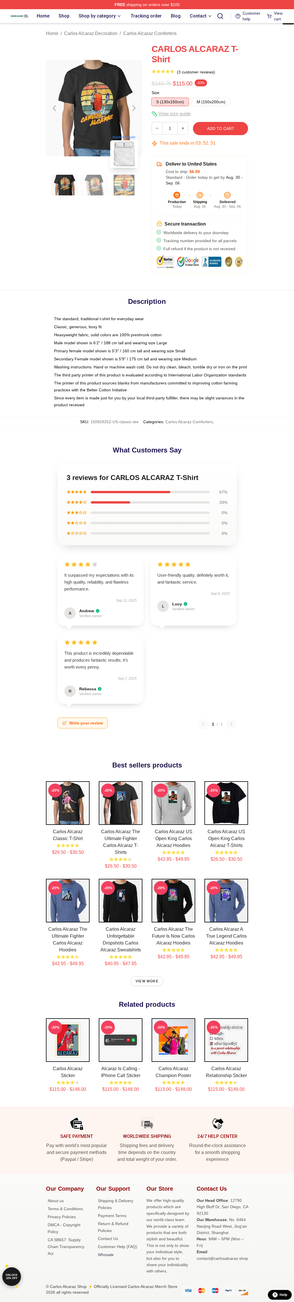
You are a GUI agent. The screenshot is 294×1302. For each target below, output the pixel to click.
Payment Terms (112, 1215)
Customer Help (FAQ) (117, 1246)
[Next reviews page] (231, 724)
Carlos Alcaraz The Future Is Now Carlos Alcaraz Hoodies (173, 936)
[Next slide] (133, 108)
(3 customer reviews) (196, 72)
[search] (220, 16)
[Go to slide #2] (94, 185)
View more (147, 981)
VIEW (68, 819)
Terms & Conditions (65, 1208)
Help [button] (283, 1295)
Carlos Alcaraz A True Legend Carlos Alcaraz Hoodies (226, 936)
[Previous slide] (55, 108)
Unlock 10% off (12, 1277)
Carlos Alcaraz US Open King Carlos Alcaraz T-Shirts (226, 838)
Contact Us (108, 1238)
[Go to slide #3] (124, 185)
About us (56, 1200)
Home (52, 33)
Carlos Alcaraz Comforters (150, 33)
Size (155, 92)
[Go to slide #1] (64, 185)
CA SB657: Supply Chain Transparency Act (66, 1246)
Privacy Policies (62, 1216)
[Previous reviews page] (203, 724)
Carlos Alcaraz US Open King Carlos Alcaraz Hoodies (173, 838)
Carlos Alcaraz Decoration (90, 33)
